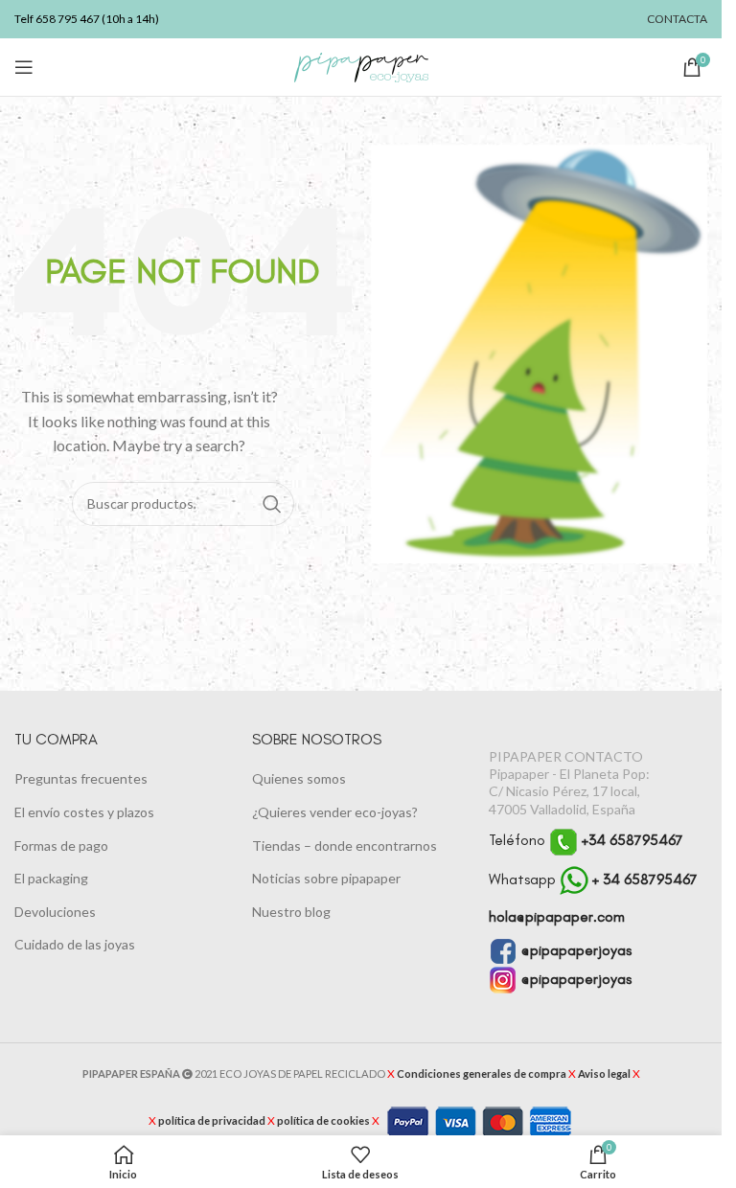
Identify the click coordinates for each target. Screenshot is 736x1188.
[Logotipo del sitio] (361, 65)
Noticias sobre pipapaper (326, 878)
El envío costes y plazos (84, 812)
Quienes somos (299, 778)
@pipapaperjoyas (575, 950)
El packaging (51, 878)
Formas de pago (61, 845)
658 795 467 (67, 18)
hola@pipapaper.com (557, 916)
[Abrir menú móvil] (24, 67)
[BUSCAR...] (272, 504)
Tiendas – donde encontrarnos (344, 845)
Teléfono (586, 840)
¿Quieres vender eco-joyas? (335, 812)
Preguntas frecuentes (81, 778)
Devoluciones (55, 911)
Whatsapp (593, 879)
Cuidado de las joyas (74, 944)
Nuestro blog (291, 911)
